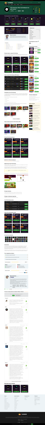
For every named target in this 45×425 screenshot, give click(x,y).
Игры (9, 4)
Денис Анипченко (7, 39)
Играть (8, 63)
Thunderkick (35, 60)
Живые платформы (16, 400)
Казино (6, 4)
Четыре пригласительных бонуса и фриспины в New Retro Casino (37, 48)
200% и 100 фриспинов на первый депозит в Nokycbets (37, 51)
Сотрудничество (26, 397)
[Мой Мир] (25, 272)
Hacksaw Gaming (35, 83)
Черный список (6, 398)
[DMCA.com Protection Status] (22, 420)
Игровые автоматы (6, 402)
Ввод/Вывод (15, 398)
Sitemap (35, 404)
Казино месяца (16, 403)
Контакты (36, 402)
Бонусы (12, 4)
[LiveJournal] (24, 272)
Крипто (15, 399)
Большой (6, 151)
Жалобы (18, 4)
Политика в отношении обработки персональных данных (37, 400)
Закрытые (5, 399)
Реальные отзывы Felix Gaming (16, 381)
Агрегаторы (15, 401)
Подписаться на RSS (24, 422)
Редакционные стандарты (37, 403)
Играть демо (7, 132)
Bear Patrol (35, 86)
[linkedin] (10, 277)
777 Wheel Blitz (35, 79)
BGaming (35, 90)
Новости (21, 4)
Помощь (35, 401)
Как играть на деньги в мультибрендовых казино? (34, 97)
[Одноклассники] (26, 272)
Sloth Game (35, 56)
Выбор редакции (14, 141)
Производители (16, 397)
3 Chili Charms (35, 76)
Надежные (5, 401)
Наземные (15, 402)
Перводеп (22, 141)
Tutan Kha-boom (36, 66)
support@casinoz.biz (31, 0)
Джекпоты (5, 400)
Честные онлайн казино (6, 403)
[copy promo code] (17, 62)
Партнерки (25, 399)
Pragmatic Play (35, 80)
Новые (5, 397)
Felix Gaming (5, 111)
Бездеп (5, 141)
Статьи (15, 4)
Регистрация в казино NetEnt (32, 96)
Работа (25, 398)
